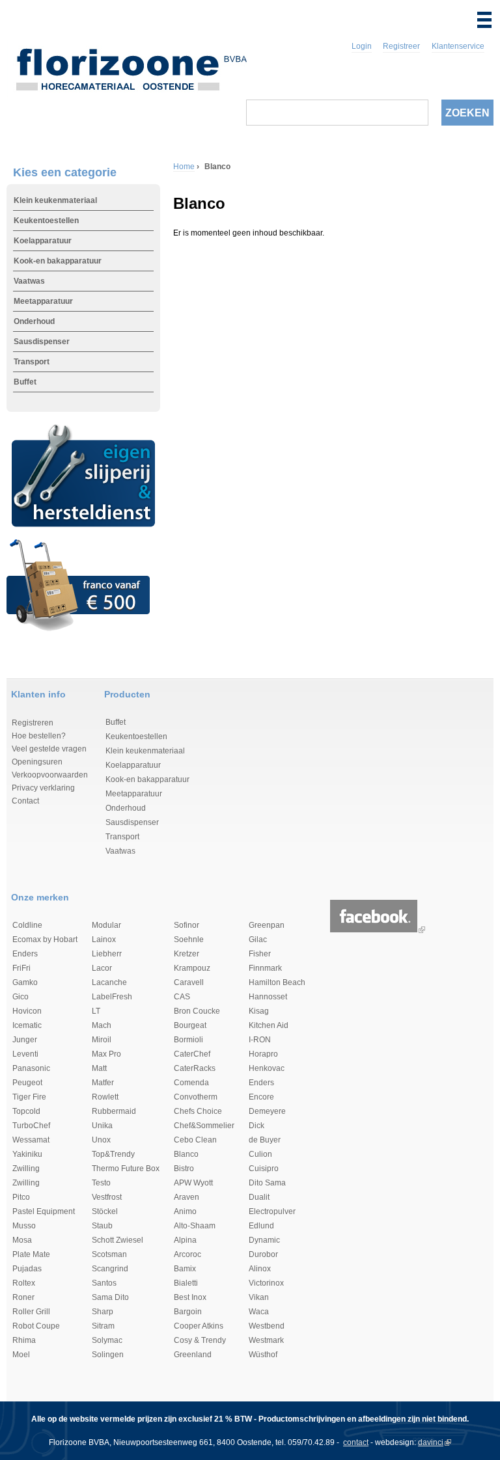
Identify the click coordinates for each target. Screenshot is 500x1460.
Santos (104, 1283)
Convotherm (195, 1097)
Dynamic (264, 1240)
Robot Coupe (36, 1326)
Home (184, 166)
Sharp (102, 1311)
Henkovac (267, 1068)
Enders (25, 953)
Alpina (185, 1240)
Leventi (25, 1054)
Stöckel (105, 1211)
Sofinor (186, 925)
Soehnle (189, 939)
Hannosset (268, 996)
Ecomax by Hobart (44, 939)
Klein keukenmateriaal (55, 200)
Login (362, 46)
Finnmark (265, 968)
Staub (102, 1225)
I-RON (260, 1039)
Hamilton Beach (277, 982)
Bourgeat (190, 1025)
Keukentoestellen (46, 220)
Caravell (189, 982)
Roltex (23, 1283)
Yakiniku (27, 1154)
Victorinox (266, 1283)
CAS (182, 996)
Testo (101, 1182)
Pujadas (27, 1268)
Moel (21, 1354)
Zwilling (26, 1168)
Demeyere (267, 1111)
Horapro (263, 1054)
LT (96, 1011)
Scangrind (110, 1268)
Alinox (260, 1268)
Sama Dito (110, 1297)
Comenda (191, 1082)
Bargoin (188, 1311)
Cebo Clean (195, 1139)
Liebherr (107, 953)
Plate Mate (31, 1254)
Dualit (259, 1197)
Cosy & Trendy (200, 1340)
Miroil (101, 1039)
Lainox (104, 939)
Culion (260, 1154)
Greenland (193, 1354)
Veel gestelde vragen (49, 748)
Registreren (32, 722)
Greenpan (267, 925)
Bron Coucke (197, 1011)
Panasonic (31, 1068)
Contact (25, 800)
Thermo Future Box (126, 1168)
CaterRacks (194, 1068)
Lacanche (109, 982)
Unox (101, 1139)
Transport (31, 361)
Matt (99, 1068)
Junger (24, 1039)
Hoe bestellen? (39, 735)
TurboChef (31, 1125)
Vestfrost (107, 1197)
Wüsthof (263, 1354)
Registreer (401, 46)
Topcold (26, 1111)
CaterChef (192, 1054)
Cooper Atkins (198, 1326)
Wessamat (30, 1139)
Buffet (25, 381)
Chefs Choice (198, 1111)
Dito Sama (267, 1182)
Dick (256, 1125)
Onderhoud (34, 321)
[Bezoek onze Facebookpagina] (373, 929)
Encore (261, 1097)
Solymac (107, 1340)
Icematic (27, 1025)
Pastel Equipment (43, 1211)
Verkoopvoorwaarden (50, 774)
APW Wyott (193, 1182)
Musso (24, 1225)
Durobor (263, 1254)
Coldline (27, 925)
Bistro (184, 1168)
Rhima (24, 1340)
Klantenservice (458, 46)
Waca (259, 1311)
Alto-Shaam (194, 1225)
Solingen (108, 1354)
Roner (23, 1297)
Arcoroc (187, 1254)
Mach (101, 1025)
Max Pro (106, 1054)
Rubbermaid (114, 1111)
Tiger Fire (29, 1097)
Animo (185, 1211)
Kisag (259, 1011)
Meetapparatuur (43, 301)
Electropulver (272, 1211)
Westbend (267, 1326)
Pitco (21, 1197)
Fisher (260, 953)
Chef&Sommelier (204, 1125)
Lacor (102, 968)
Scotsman (109, 1254)
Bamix (185, 1268)
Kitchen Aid (268, 1025)
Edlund (261, 1225)
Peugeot (27, 1082)
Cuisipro (264, 1168)
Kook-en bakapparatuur (58, 260)
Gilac (258, 939)
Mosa (22, 1240)
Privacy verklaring (43, 787)
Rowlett (105, 1097)
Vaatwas (29, 281)
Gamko (25, 982)
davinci (430, 1442)
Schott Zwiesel (117, 1240)
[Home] (131, 67)
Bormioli (188, 1039)
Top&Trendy (113, 1154)
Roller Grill (31, 1311)
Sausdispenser (42, 341)
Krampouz (192, 968)
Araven (186, 1197)
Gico (20, 996)
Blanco (186, 1154)
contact (355, 1442)
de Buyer (265, 1139)
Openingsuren (37, 761)
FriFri (21, 968)
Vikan (259, 1297)
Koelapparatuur (43, 240)
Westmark (266, 1340)
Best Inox (190, 1297)
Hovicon (27, 1011)
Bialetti (186, 1283)
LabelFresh (112, 996)
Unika (102, 1125)
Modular (106, 925)
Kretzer (186, 953)
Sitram (103, 1326)
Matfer (103, 1082)
